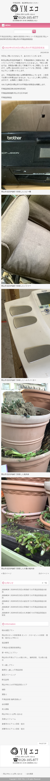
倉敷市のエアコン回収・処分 (13, 724)
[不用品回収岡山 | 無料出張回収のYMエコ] (25, 11)
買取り (4, 694)
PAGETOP (42, 743)
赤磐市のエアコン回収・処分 (13, 729)
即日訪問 (5, 680)
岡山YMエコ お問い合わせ (12, 714)
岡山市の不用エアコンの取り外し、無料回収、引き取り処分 (24, 659)
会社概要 (5, 704)
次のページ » (44, 573)
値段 (3, 689)
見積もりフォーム (9, 719)
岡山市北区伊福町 (21, 93)
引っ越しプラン (8, 665)
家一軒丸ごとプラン (10, 653)
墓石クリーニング (9, 675)
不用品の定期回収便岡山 (11, 648)
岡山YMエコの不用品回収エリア (14, 685)
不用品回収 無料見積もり (12, 699)
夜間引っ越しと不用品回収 (12, 670)
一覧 (45, 583)
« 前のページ (6, 573)
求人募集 (5, 709)
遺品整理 (5, 643)
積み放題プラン (8, 630)
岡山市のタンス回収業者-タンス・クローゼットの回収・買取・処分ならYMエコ (25, 636)
